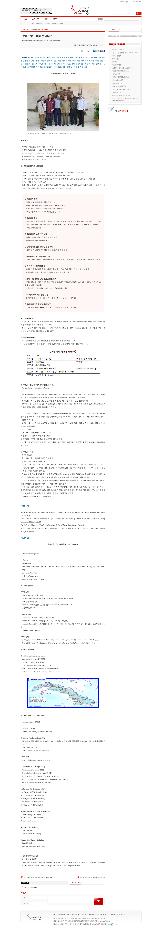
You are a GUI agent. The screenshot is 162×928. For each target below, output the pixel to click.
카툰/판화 (55, 23)
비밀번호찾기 (137, 2)
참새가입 (123, 2)
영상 (66, 23)
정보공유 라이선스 (113, 924)
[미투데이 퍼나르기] (103, 52)
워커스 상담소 (116, 56)
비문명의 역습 (116, 65)
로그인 (129, 2)
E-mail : (99, 921)
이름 (24, 897)
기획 (45, 18)
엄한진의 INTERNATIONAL (120, 77)
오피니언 (35, 18)
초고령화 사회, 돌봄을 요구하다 (122, 68)
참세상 (80, 10)
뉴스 (25, 18)
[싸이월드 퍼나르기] (99, 52)
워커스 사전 (116, 74)
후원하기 (64, 914)
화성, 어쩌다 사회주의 (119, 86)
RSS (83, 914)
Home (24, 29)
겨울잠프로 (78, 914)
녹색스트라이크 (117, 83)
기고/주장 (47, 23)
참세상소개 (56, 914)
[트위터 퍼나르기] (96, 52)
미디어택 (115, 62)
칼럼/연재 (39, 23)
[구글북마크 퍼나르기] (101, 52)
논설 (33, 23)
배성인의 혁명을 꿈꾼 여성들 (121, 95)
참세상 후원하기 (124, 110)
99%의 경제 (115, 59)
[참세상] (34, 916)
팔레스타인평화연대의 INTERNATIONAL (125, 53)
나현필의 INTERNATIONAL (120, 71)
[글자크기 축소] (79, 51)
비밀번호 (25, 903)
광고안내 (71, 914)
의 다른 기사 (92, 877)
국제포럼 (45, 29)
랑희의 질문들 (116, 92)
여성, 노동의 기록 (117, 80)
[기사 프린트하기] (82, 51)
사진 (61, 23)
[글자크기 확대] (76, 51)
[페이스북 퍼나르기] (94, 52)
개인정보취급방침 (98, 914)
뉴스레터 (89, 914)
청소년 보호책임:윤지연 (112, 914)
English (122, 914)
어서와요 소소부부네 (118, 50)
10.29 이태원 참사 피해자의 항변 (122, 89)
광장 (53, 18)
